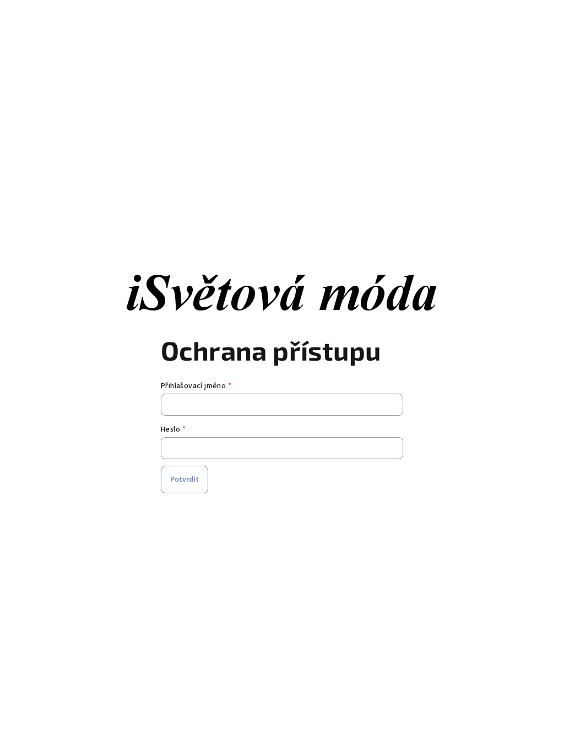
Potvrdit (184, 479)
